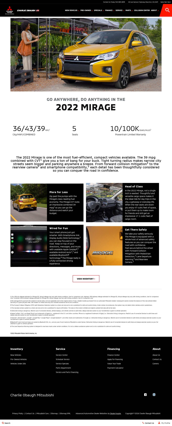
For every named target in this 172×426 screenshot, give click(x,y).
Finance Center (113, 355)
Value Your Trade (114, 363)
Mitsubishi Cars (43, 413)
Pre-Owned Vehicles (18, 359)
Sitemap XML (65, 413)
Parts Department (63, 368)
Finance (108, 10)
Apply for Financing (115, 359)
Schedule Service (63, 359)
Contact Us (157, 359)
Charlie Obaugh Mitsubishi (32, 394)
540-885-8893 (120, 2)
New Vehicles (71, 10)
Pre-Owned (85, 10)
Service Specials (62, 363)
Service (119, 10)
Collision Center (142, 10)
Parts (128, 10)
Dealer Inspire (115, 413)
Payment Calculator (115, 368)
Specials (98, 10)
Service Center (62, 355)
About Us (156, 355)
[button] (167, 10)
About (154, 10)
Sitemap (54, 413)
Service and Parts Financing (67, 372)
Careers (156, 363)
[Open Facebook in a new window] (146, 395)
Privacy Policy (17, 413)
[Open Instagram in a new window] (154, 395)
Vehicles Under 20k (18, 363)
